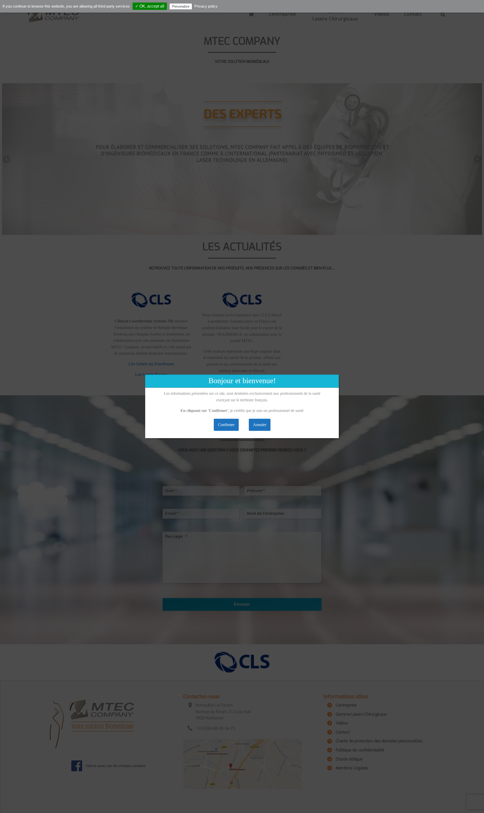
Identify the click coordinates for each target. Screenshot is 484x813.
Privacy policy (206, 6)
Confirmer (226, 425)
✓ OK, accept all (149, 6)
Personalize (180, 6)
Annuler (259, 425)
